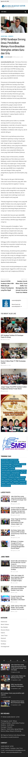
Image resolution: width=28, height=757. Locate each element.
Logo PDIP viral (12, 475)
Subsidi (16, 483)
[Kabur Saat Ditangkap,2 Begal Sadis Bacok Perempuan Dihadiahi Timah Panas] (5, 587)
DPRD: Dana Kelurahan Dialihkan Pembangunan (17, 685)
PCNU (15, 479)
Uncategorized (5, 646)
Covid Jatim (15, 462)
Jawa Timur (23, 470)
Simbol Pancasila (10, 483)
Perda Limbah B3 (5, 481)
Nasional (3, 638)
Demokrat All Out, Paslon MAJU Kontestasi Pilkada (17, 701)
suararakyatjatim (8, 57)
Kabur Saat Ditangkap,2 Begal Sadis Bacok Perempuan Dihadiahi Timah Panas (18, 588)
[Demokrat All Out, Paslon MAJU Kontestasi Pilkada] (5, 701)
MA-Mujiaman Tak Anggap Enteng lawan (17, 477)
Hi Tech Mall (12, 468)
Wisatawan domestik (6, 485)
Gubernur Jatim (5, 468)
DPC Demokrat (5, 466)
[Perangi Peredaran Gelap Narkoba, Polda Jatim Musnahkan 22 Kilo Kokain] (5, 596)
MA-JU (18, 475)
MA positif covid (8, 479)
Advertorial (4, 36)
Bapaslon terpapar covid (7, 462)
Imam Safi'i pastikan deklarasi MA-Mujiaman (11, 470)
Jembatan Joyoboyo (6, 472)
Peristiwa (3, 641)
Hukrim (3, 633)
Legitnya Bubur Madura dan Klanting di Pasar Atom (18, 676)
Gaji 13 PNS (18, 466)
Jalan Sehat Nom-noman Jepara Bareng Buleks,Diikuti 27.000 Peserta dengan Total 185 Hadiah (18, 499)
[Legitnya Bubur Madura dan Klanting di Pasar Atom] (5, 676)
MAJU (3, 479)
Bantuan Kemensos (14, 459)
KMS (22, 472)
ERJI (14, 466)
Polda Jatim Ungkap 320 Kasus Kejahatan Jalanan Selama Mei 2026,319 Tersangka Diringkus (17, 578)
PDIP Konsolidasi (20, 479)
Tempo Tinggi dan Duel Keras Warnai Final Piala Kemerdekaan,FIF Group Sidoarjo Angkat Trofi (18, 521)
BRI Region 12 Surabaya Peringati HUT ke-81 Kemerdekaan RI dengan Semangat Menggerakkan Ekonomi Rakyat (17, 545)
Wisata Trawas (23, 483)
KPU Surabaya (4, 475)
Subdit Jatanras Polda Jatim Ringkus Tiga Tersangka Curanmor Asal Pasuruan (18, 607)
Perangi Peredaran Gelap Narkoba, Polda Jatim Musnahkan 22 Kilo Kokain (18, 597)
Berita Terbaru (5, 624)
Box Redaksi (4, 627)
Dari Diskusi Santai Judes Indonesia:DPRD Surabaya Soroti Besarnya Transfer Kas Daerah (19, 532)
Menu (4, 11)
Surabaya (10, 36)
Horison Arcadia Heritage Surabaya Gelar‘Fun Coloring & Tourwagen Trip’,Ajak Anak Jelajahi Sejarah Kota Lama (19, 510)
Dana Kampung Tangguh (7, 464)
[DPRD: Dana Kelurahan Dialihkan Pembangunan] (5, 685)
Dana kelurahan (16, 464)
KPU (25, 472)
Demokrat (23, 464)
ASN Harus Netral (5, 459)
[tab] (4, 660)
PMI (11, 481)
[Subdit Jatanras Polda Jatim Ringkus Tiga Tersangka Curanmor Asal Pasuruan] (5, 606)
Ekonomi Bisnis (5, 630)
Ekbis (10, 466)
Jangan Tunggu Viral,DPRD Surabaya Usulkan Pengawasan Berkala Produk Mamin (14, 388)
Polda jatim (15, 481)
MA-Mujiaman (4, 477)
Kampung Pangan (15, 472)
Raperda (3, 483)
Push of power (23, 481)
